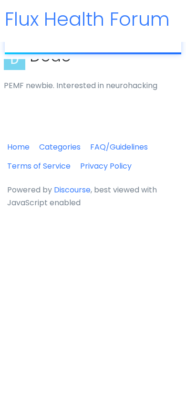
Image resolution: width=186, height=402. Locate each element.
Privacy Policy (106, 166)
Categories (60, 146)
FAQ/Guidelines (119, 146)
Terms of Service (39, 166)
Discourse (72, 189)
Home (18, 146)
